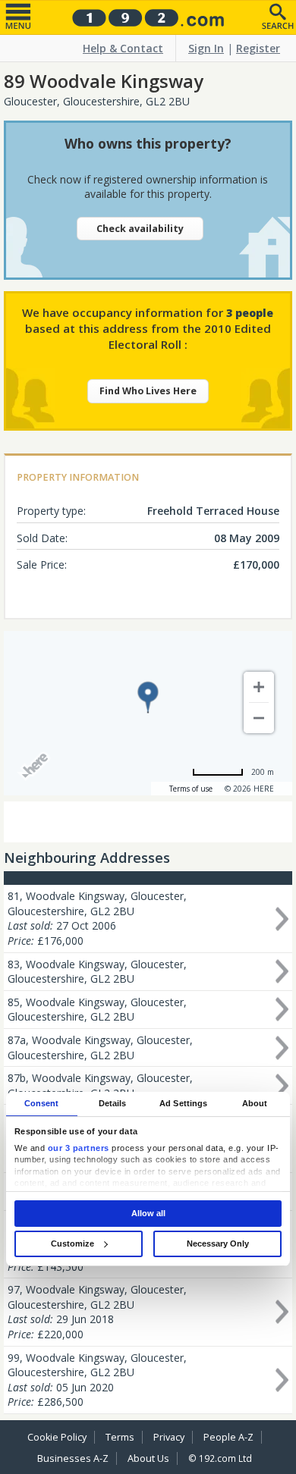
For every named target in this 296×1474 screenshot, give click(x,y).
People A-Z (228, 1437)
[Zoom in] (259, 687)
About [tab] (255, 1103)
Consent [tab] (41, 1103)
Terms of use (191, 788)
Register (258, 48)
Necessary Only (218, 1243)
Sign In (206, 48)
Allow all (148, 1213)
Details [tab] (113, 1103)
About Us (148, 1458)
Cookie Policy (57, 1437)
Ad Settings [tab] (183, 1103)
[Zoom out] (259, 718)
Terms (119, 1437)
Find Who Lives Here (148, 390)
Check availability (140, 228)
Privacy (168, 1437)
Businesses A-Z (73, 1458)
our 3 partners (78, 1148)
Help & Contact (123, 48)
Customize (72, 1243)
